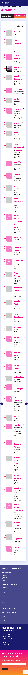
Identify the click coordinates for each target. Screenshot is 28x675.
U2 (15, 186)
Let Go (15, 480)
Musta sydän (17, 126)
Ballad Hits (16, 240)
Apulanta (18, 67)
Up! (15, 306)
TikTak (17, 174)
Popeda (17, 425)
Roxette (17, 237)
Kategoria (6, 16)
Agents (19, 150)
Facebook (4, 577)
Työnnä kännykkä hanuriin (16, 206)
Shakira (17, 488)
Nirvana (17, 327)
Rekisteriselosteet (7, 646)
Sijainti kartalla (7, 638)
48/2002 (19, 16)
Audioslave (19, 377)
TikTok (4, 600)
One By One (17, 541)
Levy (15, 553)
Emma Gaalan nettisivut (8, 608)
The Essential (17, 253)
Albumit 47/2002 (1, 403)
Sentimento (17, 358)
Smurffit (18, 162)
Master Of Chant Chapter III (18, 265)
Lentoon (16, 34)
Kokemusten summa (19, 91)
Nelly (16, 416)
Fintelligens (20, 89)
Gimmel (17, 32)
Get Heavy (17, 101)
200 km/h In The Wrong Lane (17, 113)
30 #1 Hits (16, 61)
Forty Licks (17, 449)
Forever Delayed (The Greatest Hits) (18, 514)
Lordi (16, 99)
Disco (16, 123)
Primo (15, 319)
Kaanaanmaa (17, 229)
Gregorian (18, 260)
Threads (4, 580)
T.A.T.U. (18, 109)
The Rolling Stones (17, 444)
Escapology (17, 81)
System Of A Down (17, 460)
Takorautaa (17, 391)
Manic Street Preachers (18, 507)
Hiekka (15, 70)
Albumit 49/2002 (26, 403)
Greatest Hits (17, 528)
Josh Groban (17, 278)
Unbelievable (17, 371)
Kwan (16, 132)
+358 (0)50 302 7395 (7, 642)
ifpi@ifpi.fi (5, 644)
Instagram (4, 575)
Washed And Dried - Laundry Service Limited (17, 494)
